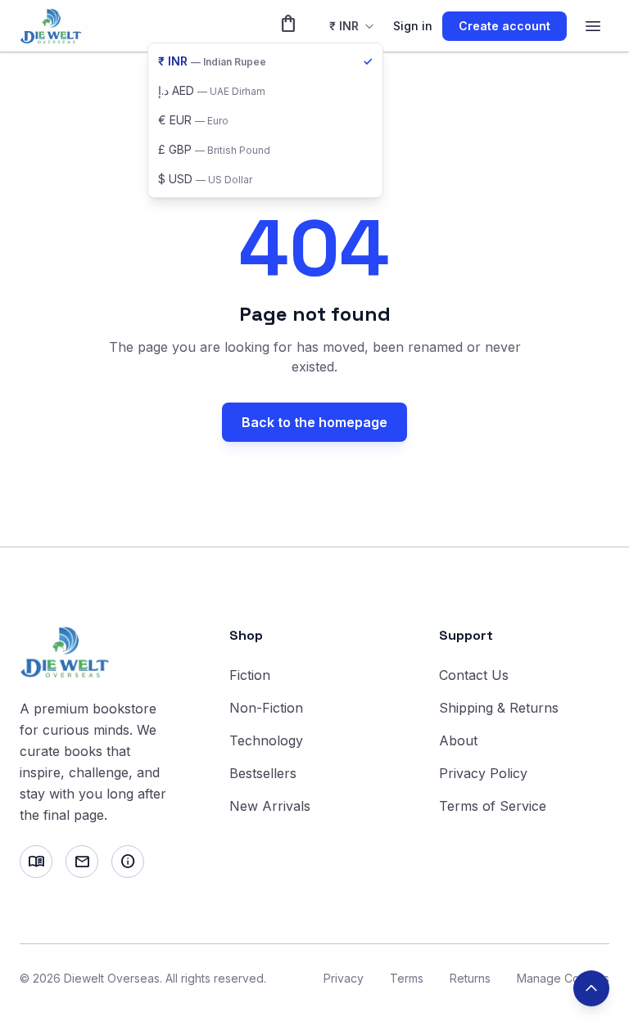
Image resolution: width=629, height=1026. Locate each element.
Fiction (249, 675)
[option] (265, 61)
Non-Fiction (266, 708)
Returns (470, 978)
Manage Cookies (563, 978)
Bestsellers (262, 773)
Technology (266, 740)
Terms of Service (492, 806)
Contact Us (474, 675)
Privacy (344, 978)
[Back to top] (591, 988)
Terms (406, 978)
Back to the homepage (314, 422)
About (458, 740)
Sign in (412, 26)
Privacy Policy (483, 773)
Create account (504, 26)
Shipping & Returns (499, 708)
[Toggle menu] (593, 26)
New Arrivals (269, 806)
